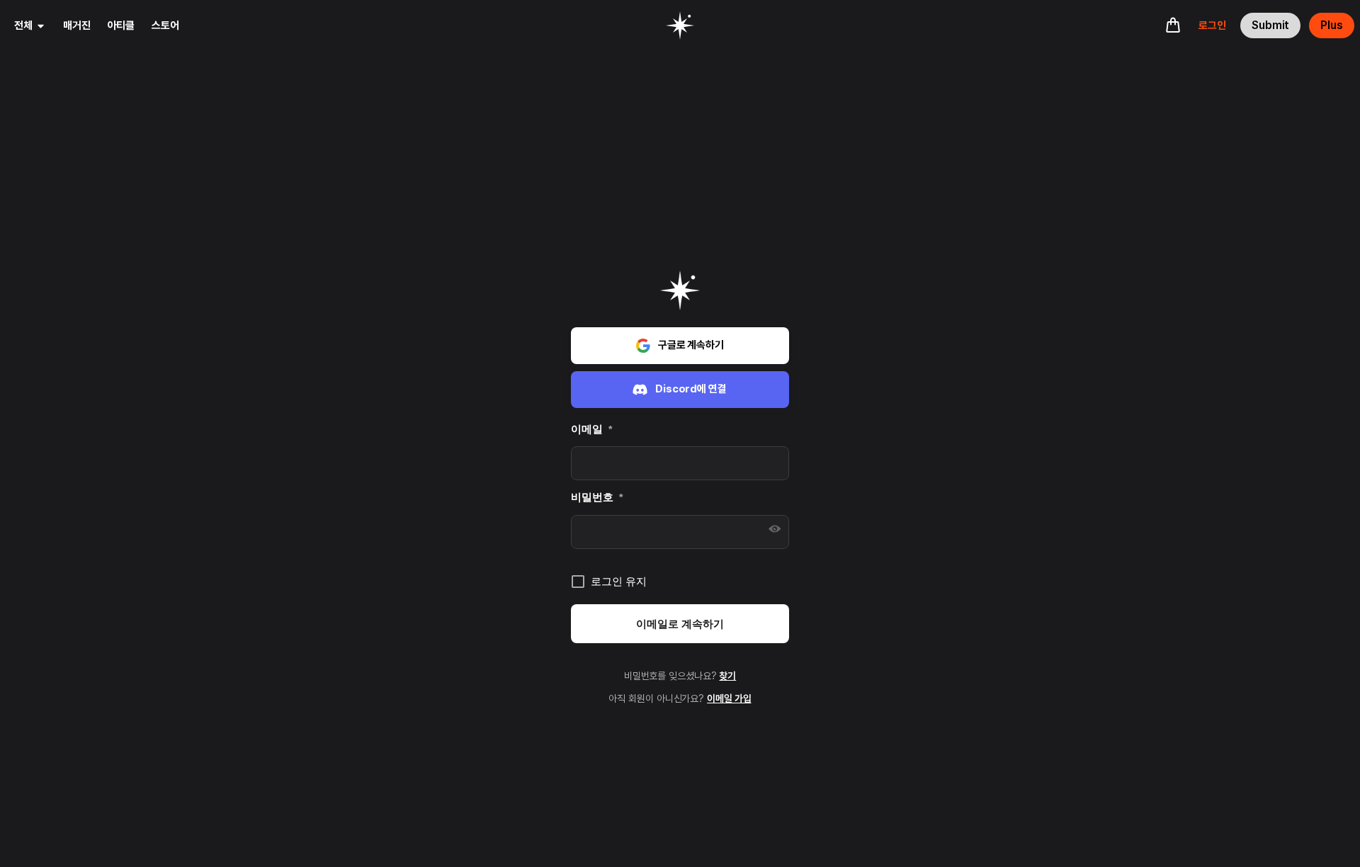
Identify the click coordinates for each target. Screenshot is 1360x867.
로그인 (1212, 25)
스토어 (165, 25)
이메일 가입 (729, 698)
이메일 (591, 429)
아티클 (121, 25)
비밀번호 (597, 497)
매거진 (77, 25)
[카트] (1173, 25)
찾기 (727, 675)
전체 (23, 25)
